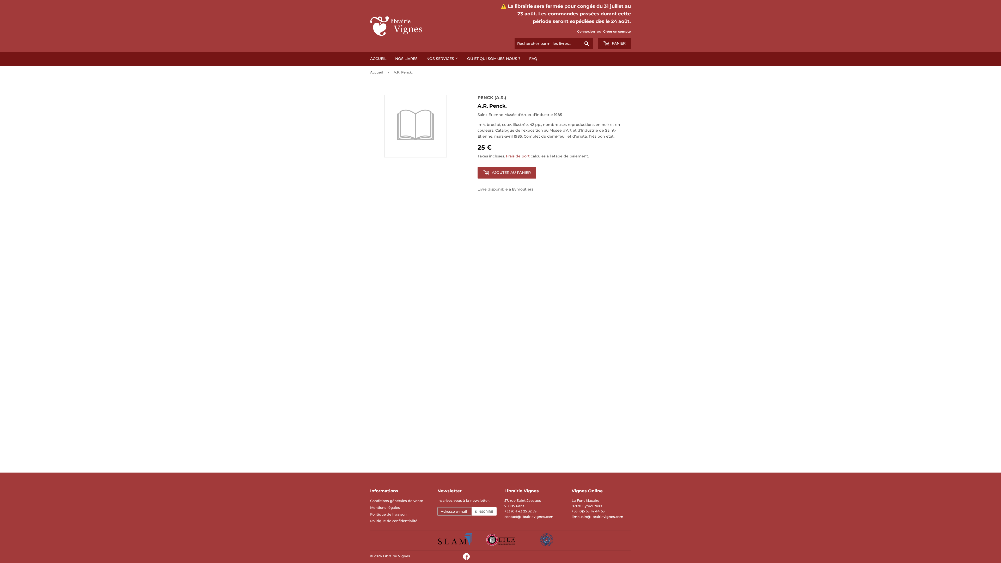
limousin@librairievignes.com (597, 517)
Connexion (586, 31)
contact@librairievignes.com (528, 517)
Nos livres (406, 58)
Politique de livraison (388, 514)
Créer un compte (617, 31)
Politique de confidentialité (393, 521)
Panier (618, 43)
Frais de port (518, 156)
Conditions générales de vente (396, 501)
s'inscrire (484, 511)
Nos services (440, 58)
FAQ (533, 58)
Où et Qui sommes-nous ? (493, 58)
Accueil (378, 58)
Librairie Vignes (396, 556)
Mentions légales (385, 507)
